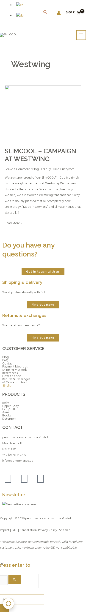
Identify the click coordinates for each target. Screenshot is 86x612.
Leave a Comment (17, 169)
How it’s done (11, 376)
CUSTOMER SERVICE (23, 348)
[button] (45, 13)
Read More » (13, 223)
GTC (14, 530)
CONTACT (12, 427)
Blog (5, 357)
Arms (5, 412)
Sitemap (64, 530)
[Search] (14, 579)
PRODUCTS (13, 394)
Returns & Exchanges (16, 379)
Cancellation (28, 530)
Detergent (9, 419)
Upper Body (10, 406)
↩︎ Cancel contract (15, 382)
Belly (5, 403)
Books (6, 415)
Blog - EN (38, 169)
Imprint (4, 530)
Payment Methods (15, 366)
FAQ (5, 360)
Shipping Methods (14, 370)
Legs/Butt (8, 409)
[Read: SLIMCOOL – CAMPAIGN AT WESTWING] (43, 113)
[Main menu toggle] (81, 35)
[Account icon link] (59, 13)
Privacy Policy (47, 530)
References (10, 373)
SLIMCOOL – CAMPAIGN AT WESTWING (40, 154)
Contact (8, 363)
